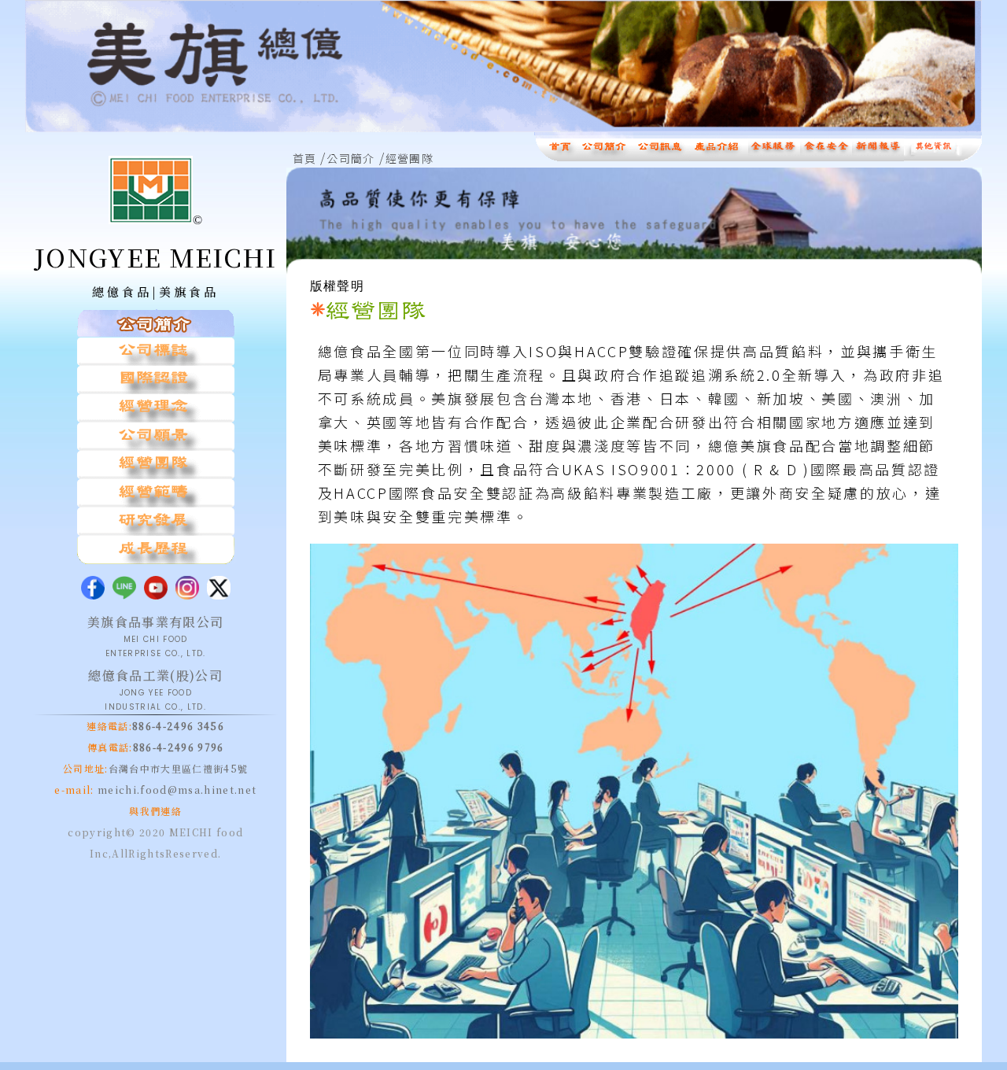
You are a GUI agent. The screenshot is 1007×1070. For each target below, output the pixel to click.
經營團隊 (409, 158)
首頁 (305, 158)
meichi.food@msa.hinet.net (175, 789)
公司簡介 (350, 158)
